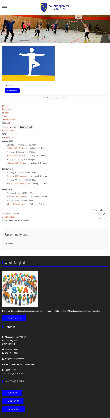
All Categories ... (8, 217)
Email (21, 373)
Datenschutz (13, 401)
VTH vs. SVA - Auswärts (16, 204)
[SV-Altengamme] (54, 7)
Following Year (8, 137)
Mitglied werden (14, 318)
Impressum (12, 392)
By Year (5, 106)
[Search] (6, 123)
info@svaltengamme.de (14, 359)
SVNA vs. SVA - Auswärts (17, 163)
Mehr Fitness (12, 90)
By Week (5, 113)
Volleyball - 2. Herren (10, 213)
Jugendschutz (13, 409)
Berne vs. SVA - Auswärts (17, 176)
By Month (6, 109)
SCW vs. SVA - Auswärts (17, 148)
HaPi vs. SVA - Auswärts (16, 155)
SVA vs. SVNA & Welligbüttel (18, 183)
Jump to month (8, 120)
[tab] (44, 98)
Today (4, 116)
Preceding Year (8, 131)
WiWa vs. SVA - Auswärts (17, 196)
